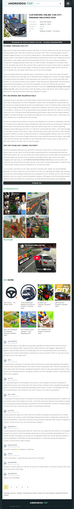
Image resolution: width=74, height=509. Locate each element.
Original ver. (37, 183)
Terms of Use (60, 506)
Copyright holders (48, 506)
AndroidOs (20, 3)
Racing (42, 26)
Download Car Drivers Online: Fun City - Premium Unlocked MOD (37, 42)
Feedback (39, 506)
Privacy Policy (31, 506)
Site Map (23, 506)
